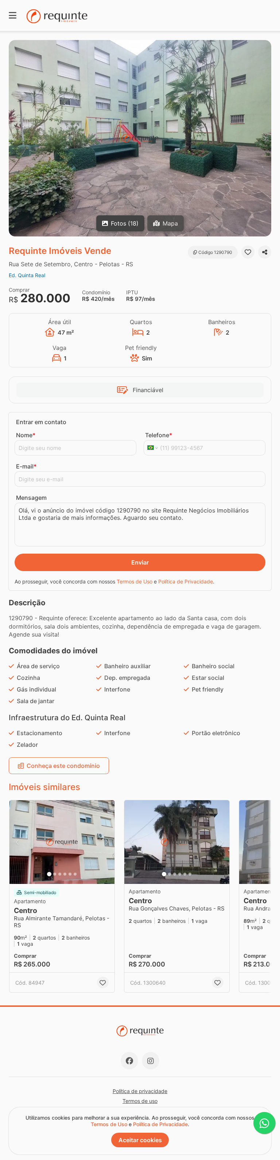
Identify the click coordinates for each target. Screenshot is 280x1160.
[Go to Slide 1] (49, 874)
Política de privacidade (140, 1091)
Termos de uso (140, 1101)
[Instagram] (150, 1060)
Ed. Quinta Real (27, 275)
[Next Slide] (265, 138)
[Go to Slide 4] (64, 874)
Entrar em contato (41, 422)
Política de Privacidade (185, 581)
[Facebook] (129, 1060)
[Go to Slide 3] (59, 874)
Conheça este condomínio (63, 765)
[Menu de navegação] (12, 15)
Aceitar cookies (140, 1140)
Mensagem (31, 497)
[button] (140, 138)
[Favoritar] (247, 252)
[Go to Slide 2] (54, 874)
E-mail (26, 466)
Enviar (140, 562)
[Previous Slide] (15, 138)
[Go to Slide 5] (70, 874)
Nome (25, 435)
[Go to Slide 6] (75, 874)
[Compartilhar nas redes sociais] (264, 252)
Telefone (158, 435)
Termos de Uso (134, 581)
